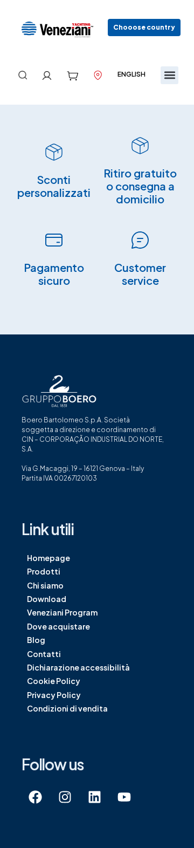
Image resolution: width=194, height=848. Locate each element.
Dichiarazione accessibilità (78, 667)
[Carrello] (72, 75)
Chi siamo (45, 585)
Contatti (44, 654)
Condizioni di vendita (67, 708)
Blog (36, 640)
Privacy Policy (54, 695)
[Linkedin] (94, 796)
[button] (144, 27)
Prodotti (43, 571)
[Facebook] (35, 796)
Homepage (48, 558)
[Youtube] (123, 796)
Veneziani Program (62, 612)
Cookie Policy (53, 681)
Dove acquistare (58, 626)
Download (46, 599)
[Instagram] (64, 796)
